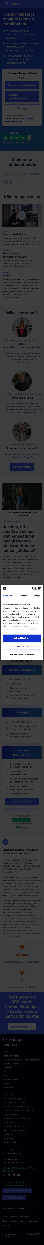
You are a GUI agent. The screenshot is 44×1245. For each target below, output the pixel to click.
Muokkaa (21, 646)
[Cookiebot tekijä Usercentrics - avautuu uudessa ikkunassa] (31, 588)
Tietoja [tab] (37, 595)
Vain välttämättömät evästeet (22, 654)
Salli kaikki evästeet (22, 638)
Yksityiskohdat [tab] (22, 595)
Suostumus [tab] (8, 595)
